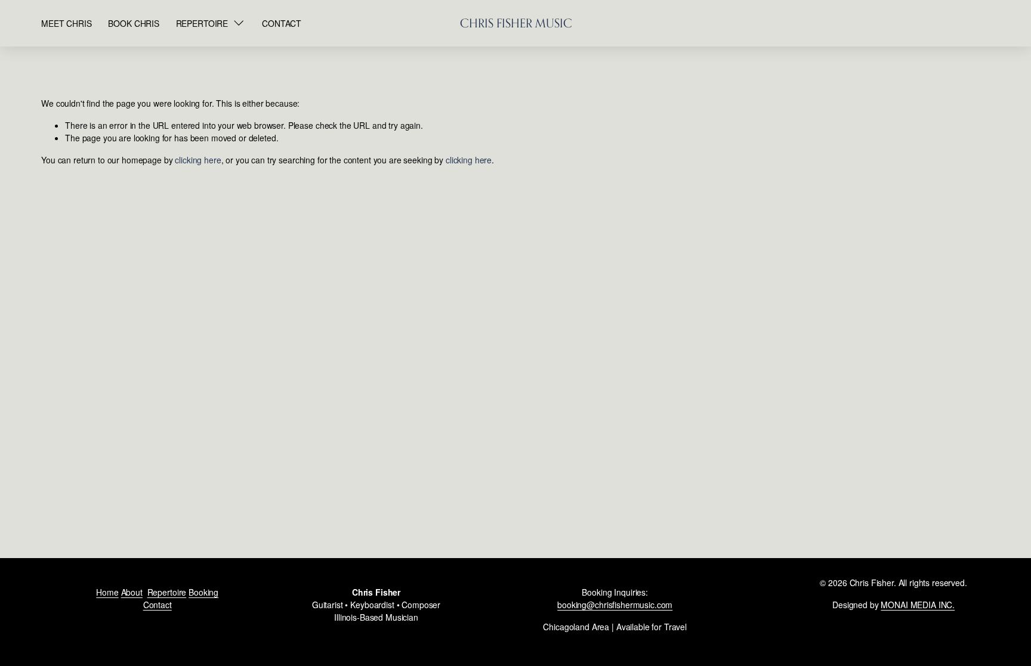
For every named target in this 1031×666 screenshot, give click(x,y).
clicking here (198, 160)
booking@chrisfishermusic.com (614, 605)
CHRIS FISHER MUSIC (516, 23)
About (132, 592)
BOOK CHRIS (133, 23)
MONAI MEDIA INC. (918, 605)
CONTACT (281, 23)
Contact (157, 605)
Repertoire (167, 592)
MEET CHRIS (66, 23)
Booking (203, 592)
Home (107, 592)
